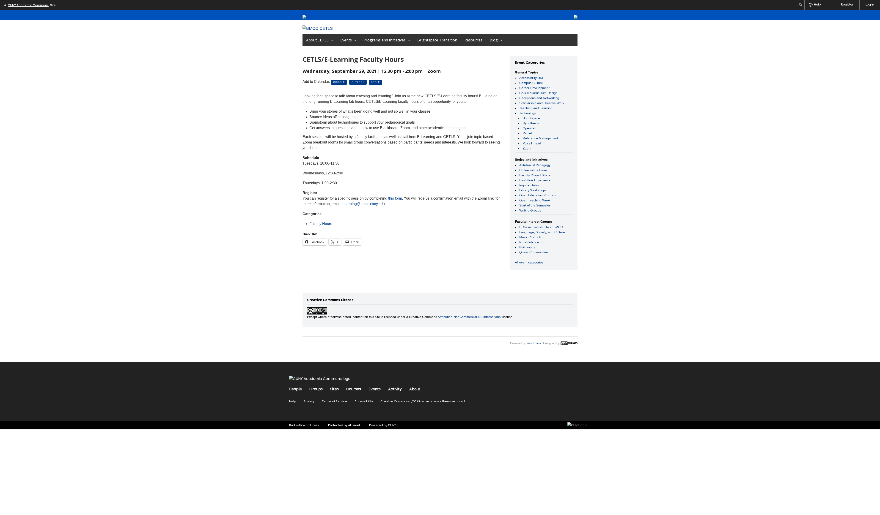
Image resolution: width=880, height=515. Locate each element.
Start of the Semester (534, 205)
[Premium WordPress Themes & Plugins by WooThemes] (569, 343)
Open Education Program (537, 195)
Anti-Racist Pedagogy (534, 165)
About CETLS (317, 40)
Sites (334, 389)
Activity (395, 389)
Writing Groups (530, 210)
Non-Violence (529, 242)
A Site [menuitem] (30, 5)
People (295, 389)
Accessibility (364, 401)
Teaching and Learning (536, 108)
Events (346, 40)
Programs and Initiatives (384, 40)
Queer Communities (533, 252)
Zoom (527, 148)
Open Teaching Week (534, 200)
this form (395, 198)
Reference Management (540, 138)
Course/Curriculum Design (538, 93)
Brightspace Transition (437, 40)
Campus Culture (531, 83)
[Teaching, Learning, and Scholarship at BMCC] (317, 28)
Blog (494, 40)
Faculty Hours (320, 224)
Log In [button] (870, 4)
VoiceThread (532, 143)
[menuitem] (800, 4)
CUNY (392, 425)
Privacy (309, 401)
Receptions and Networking (539, 98)
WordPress (534, 343)
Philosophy (527, 247)
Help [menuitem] (817, 4)
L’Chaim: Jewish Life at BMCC (541, 227)
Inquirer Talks (529, 185)
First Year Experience (534, 180)
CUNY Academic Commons (28, 5)
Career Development (534, 88)
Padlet (527, 133)
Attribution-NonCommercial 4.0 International (469, 317)
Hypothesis (531, 123)
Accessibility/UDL (531, 78)
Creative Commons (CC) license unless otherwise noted (422, 401)
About (414, 389)
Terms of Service (334, 401)
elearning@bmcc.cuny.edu (363, 204)
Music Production (531, 237)
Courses (353, 389)
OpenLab (529, 128)
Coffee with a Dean (533, 170)
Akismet (354, 425)
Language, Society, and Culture (542, 232)
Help (292, 401)
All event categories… (531, 262)
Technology (527, 113)
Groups (316, 389)
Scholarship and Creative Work (541, 103)
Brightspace (531, 118)
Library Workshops (533, 190)
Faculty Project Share (534, 175)
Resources (473, 40)
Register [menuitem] (847, 4)
